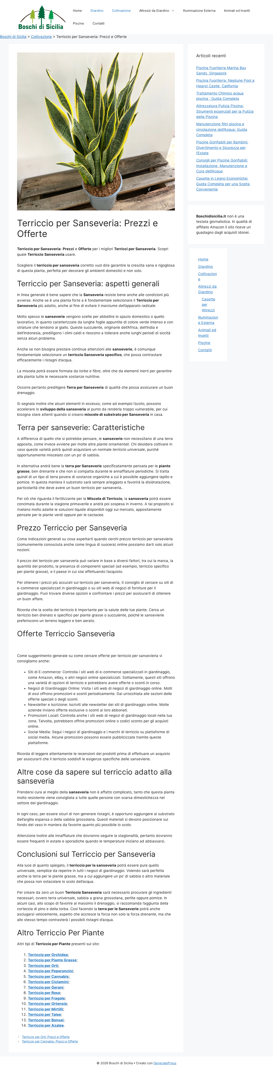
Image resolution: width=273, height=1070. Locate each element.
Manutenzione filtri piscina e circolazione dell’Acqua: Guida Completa (221, 129)
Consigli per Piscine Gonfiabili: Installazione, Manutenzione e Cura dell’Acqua (222, 165)
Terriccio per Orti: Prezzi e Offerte (46, 1037)
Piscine (78, 23)
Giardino (96, 11)
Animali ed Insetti (237, 11)
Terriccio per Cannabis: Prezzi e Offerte (50, 1041)
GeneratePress (165, 1063)
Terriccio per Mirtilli (45, 1009)
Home (77, 11)
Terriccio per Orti (43, 965)
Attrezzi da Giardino (154, 11)
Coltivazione (121, 11)
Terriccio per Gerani (45, 987)
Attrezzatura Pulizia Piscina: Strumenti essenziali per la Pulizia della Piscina (225, 111)
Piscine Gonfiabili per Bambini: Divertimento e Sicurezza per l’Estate (222, 147)
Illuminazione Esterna (199, 11)
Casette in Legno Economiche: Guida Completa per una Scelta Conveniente (223, 183)
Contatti (99, 23)
